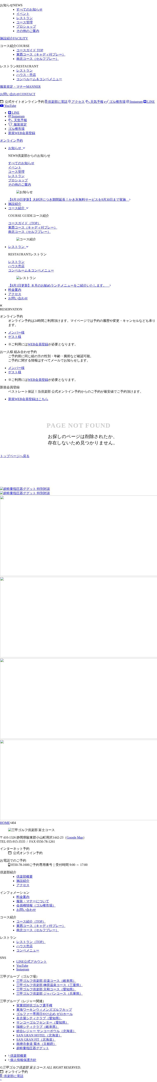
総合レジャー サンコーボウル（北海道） (46, 1031)
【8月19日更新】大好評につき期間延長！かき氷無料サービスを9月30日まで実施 (68, 199)
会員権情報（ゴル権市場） (36, 905)
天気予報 (96, 101)
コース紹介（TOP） (31, 921)
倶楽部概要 (24, 876)
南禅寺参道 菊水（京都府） (36, 1044)
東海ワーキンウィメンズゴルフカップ (44, 1009)
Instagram (136, 101)
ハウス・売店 (26, 75)
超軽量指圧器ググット (32, 1048)
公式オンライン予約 (27, 853)
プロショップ (26, 26)
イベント (22, 13)
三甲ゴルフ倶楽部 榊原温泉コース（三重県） (49, 985)
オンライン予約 (15, 1071)
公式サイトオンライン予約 (23, 101)
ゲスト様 (14, 336)
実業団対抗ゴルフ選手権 (34, 1005)
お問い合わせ (17, 94)
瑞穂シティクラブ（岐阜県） (37, 1026)
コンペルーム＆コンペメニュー (39, 79)
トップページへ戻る (14, 456)
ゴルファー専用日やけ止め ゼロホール (44, 1014)
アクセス (78, 101)
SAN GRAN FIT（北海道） (36, 1039)
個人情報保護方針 (22, 1060)
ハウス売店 (16, 266)
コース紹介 (17, 208)
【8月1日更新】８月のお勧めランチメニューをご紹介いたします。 (59, 285)
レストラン (24, 18)
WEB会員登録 (38, 344)
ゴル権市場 (117, 101)
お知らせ (15, 148)
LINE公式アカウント (31, 961)
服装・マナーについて (32, 901)
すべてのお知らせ (29, 9)
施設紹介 (14, 38)
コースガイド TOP (29, 50)
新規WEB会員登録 (21, 133)
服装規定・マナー (20, 86)
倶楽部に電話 (57, 101)
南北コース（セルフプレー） (37, 58)
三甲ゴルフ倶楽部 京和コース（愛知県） (46, 989)
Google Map (75, 837)
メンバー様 (16, 332)
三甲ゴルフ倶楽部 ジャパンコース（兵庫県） (49, 993)
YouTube (10, 105)
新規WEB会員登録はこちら (28, 399)
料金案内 (14, 289)
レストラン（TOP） (31, 942)
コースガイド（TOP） (24, 223)
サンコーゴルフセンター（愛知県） (42, 1022)
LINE (150, 101)
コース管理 (24, 22)
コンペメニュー (27, 950)
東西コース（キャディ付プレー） (40, 54)
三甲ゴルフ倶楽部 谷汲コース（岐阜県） (46, 980)
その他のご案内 (27, 31)
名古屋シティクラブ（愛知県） (39, 1018)
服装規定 (19, 124)
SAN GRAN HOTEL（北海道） (39, 1035)
